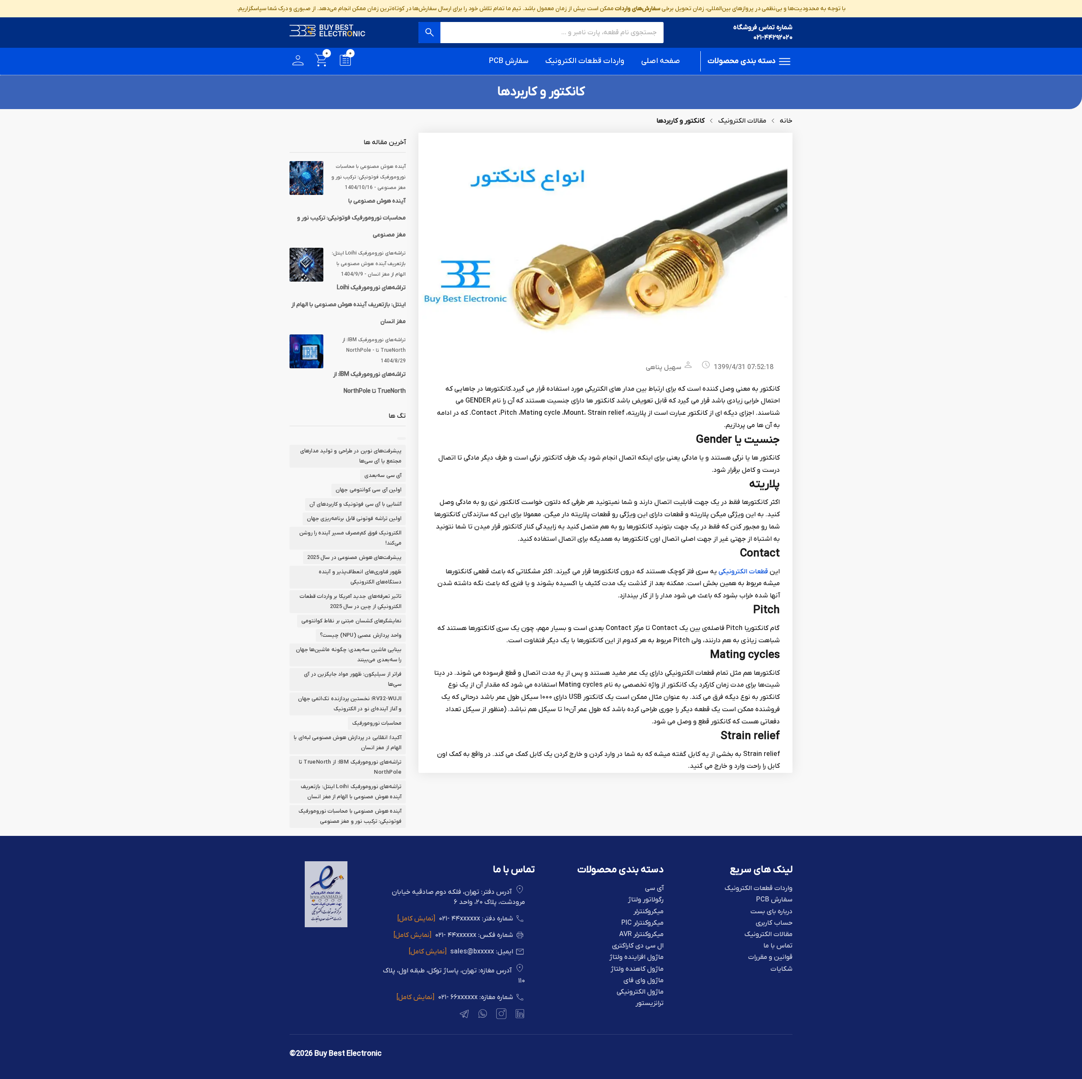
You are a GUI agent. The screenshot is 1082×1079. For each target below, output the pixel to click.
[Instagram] (500, 1015)
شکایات (781, 969)
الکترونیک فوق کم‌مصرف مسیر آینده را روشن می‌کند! (350, 538)
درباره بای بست (771, 912)
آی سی (654, 889)
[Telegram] (463, 1015)
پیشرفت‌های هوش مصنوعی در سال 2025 (354, 557)
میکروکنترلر (649, 912)
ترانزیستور (650, 1004)
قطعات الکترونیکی (743, 571)
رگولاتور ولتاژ (646, 900)
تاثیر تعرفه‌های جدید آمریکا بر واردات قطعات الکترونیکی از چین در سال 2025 (351, 601)
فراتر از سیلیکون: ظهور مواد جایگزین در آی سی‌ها (353, 679)
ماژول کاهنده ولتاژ (637, 969)
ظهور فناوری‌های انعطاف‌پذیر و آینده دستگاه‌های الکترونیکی (360, 577)
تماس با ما (777, 946)
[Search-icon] (429, 32)
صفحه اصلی (660, 61)
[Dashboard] (298, 61)
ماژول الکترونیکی (640, 992)
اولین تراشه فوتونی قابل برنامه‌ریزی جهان (354, 518)
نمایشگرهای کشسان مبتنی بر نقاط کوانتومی (351, 620)
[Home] (328, 32)
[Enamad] (326, 925)
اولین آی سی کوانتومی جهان (369, 489)
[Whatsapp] (482, 1015)
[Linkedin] (519, 1015)
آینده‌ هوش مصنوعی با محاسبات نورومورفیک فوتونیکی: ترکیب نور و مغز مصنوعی (351, 218)
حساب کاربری (774, 923)
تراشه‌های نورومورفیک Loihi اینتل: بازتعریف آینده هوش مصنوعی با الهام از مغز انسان (348, 305)
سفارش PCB (508, 61)
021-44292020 (772, 37)
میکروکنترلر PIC (642, 923)
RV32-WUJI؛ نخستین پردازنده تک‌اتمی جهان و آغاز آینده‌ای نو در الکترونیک (350, 703)
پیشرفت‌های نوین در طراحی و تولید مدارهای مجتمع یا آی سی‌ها (351, 456)
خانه (786, 121)
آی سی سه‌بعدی (383, 475)
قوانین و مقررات (770, 957)
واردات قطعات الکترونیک (584, 61)
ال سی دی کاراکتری (638, 946)
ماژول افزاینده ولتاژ (636, 957)
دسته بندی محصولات (742, 61)
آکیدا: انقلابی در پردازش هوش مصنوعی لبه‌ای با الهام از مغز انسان (348, 742)
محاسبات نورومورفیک (377, 723)
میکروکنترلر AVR (641, 935)
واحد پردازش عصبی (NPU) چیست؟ (361, 635)
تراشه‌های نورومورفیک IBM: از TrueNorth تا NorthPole (350, 767)
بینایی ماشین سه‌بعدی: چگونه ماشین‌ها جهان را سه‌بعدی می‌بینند (349, 654)
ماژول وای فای (643, 981)
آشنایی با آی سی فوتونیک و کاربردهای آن (355, 504)
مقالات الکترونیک (742, 121)
